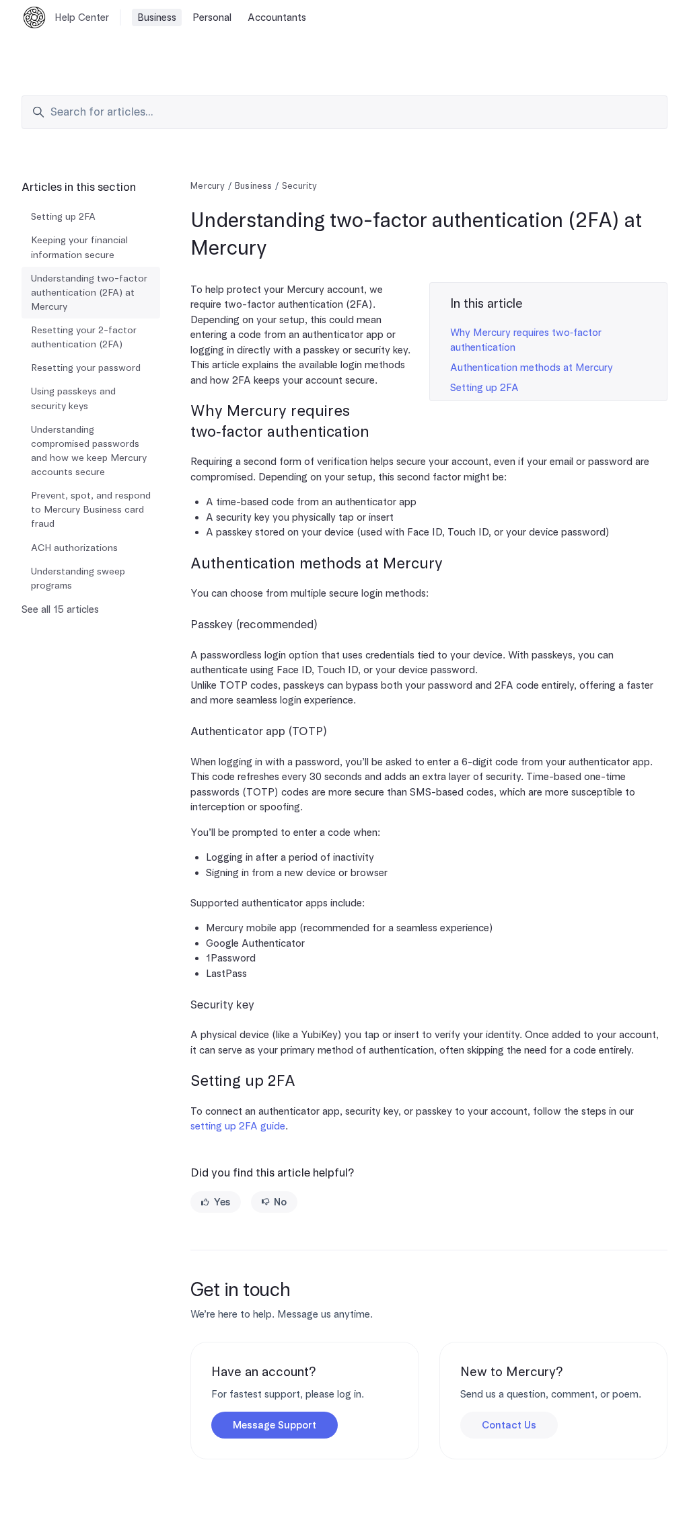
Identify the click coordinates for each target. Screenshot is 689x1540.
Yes (222, 1202)
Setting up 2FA (484, 388)
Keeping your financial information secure (79, 246)
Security (300, 186)
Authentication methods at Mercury (531, 367)
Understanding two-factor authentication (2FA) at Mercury (89, 292)
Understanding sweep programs (78, 578)
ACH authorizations (74, 547)
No (280, 1202)
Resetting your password (86, 367)
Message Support (274, 1425)
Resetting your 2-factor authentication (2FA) (84, 337)
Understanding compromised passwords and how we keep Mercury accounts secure (89, 450)
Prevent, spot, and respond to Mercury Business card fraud (91, 509)
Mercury (207, 186)
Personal (211, 17)
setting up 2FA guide (237, 1126)
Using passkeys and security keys (73, 398)
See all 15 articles (60, 609)
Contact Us (509, 1425)
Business (156, 17)
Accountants (277, 17)
